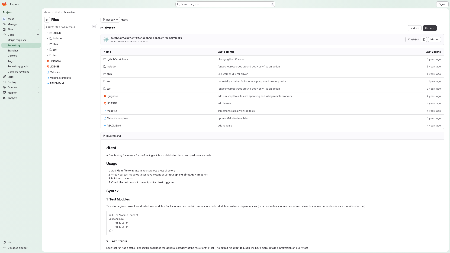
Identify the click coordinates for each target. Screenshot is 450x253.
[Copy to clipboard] (434, 215)
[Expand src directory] (47, 50)
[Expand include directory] (47, 38)
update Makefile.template (233, 118)
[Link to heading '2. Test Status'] (129, 241)
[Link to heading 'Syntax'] (121, 191)
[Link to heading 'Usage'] (119, 163)
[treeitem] (71, 33)
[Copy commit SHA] (424, 39)
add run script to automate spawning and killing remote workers (255, 96)
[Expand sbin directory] (47, 44)
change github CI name (231, 59)
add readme (225, 125)
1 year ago (435, 81)
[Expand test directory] (47, 55)
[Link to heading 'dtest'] (118, 147)
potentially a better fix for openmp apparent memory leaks (146, 37)
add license (225, 103)
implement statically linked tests (236, 110)
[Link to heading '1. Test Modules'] (131, 199)
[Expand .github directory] (47, 33)
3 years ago (434, 59)
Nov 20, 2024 (141, 41)
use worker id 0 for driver (233, 73)
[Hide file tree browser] (47, 19)
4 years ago (434, 73)
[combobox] (70, 26)
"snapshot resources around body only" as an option (249, 66)
